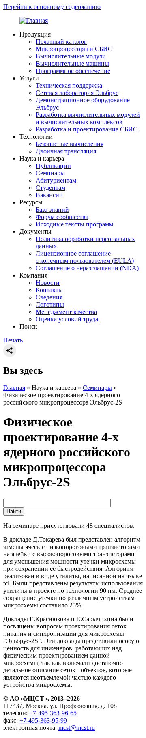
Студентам (50, 187)
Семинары (50, 173)
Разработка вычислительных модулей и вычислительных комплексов (88, 118)
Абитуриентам (56, 180)
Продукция (35, 34)
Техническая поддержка (69, 85)
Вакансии (49, 194)
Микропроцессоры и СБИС (74, 48)
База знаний (52, 209)
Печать (13, 340)
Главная (14, 387)
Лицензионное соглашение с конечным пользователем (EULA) (85, 257)
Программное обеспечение (73, 70)
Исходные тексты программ (74, 224)
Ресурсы (31, 202)
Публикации (53, 165)
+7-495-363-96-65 (53, 713)
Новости (48, 282)
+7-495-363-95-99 (43, 720)
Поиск (28, 326)
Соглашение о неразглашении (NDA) (87, 268)
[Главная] (33, 20)
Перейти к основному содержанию (52, 6)
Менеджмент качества (66, 311)
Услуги (29, 78)
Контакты (49, 289)
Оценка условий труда (67, 319)
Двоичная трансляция (66, 151)
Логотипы (50, 304)
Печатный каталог (61, 41)
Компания (33, 275)
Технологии (36, 136)
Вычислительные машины (72, 63)
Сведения (49, 297)
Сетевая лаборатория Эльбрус (77, 92)
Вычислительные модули (71, 56)
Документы (35, 231)
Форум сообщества (62, 216)
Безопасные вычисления (69, 143)
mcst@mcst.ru (76, 727)
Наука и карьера (41, 158)
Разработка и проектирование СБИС (86, 129)
